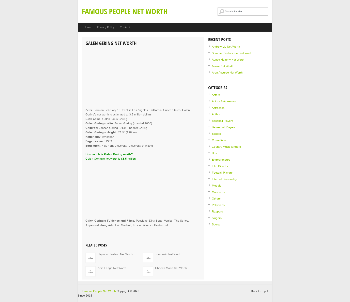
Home (87, 27)
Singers (217, 218)
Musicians (218, 192)
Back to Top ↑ (259, 291)
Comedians (219, 140)
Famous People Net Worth (125, 11)
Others (216, 198)
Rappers (217, 211)
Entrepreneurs (221, 159)
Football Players (222, 172)
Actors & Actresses (224, 101)
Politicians (218, 205)
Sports (216, 224)
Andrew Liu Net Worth (226, 46)
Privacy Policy (105, 27)
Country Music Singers (226, 146)
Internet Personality (224, 179)
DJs (214, 153)
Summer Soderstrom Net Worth (232, 53)
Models (216, 185)
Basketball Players (223, 127)
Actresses (218, 107)
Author (216, 114)
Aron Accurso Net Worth (227, 72)
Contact (125, 27)
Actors (216, 94)
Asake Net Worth (223, 66)
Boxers (216, 133)
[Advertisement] (143, 77)
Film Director (220, 166)
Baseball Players (222, 120)
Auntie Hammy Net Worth (228, 59)
